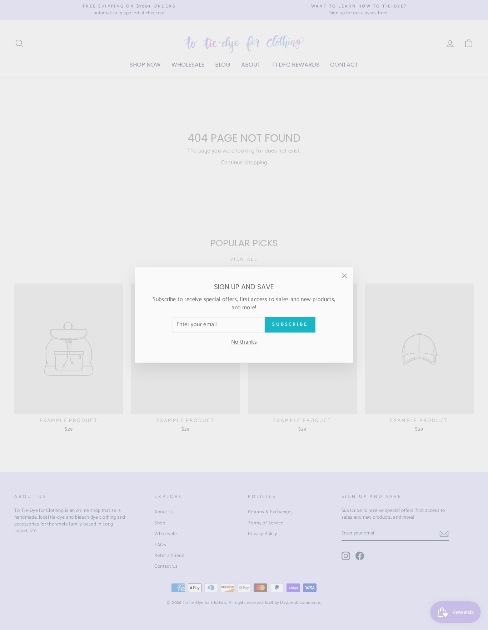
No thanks (244, 342)
